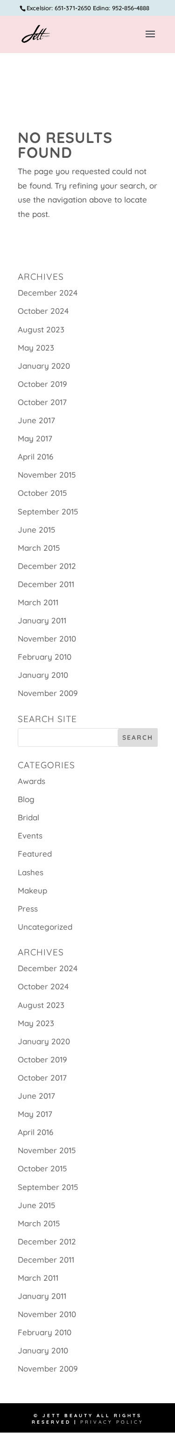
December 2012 (47, 566)
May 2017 (35, 438)
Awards (31, 781)
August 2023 (41, 329)
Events (30, 835)
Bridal (28, 817)
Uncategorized (45, 927)
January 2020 (44, 366)
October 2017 (42, 402)
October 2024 (43, 311)
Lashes (30, 872)
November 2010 (47, 638)
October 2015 (42, 493)
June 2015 (36, 529)
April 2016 (35, 456)
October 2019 (42, 384)
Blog (26, 799)
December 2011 (46, 584)
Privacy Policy (112, 1422)
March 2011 (38, 602)
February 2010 (44, 657)
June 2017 (36, 420)
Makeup (32, 890)
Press (28, 908)
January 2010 (43, 675)
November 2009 (48, 693)
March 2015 (39, 548)
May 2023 (36, 347)
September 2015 (48, 511)
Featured (35, 853)
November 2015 (47, 475)
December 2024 (47, 292)
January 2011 (42, 620)
